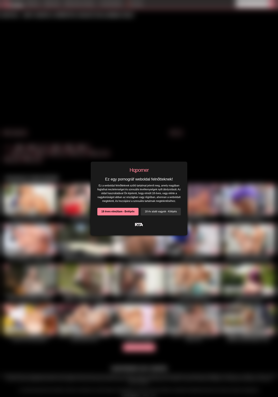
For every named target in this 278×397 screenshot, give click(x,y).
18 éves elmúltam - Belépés (117, 211)
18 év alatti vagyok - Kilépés (161, 211)
